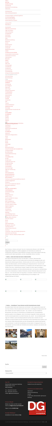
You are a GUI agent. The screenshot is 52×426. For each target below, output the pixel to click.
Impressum (30, 390)
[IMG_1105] (41, 333)
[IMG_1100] (26, 333)
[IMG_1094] (11, 333)
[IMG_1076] (41, 283)
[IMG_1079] (11, 294)
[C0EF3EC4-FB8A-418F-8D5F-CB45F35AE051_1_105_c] (11, 345)
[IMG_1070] (26, 283)
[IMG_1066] (11, 283)
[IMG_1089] (41, 294)
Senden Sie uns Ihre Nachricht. (35, 384)
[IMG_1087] (26, 294)
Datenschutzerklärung (33, 392)
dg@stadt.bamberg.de (14, 393)
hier (20, 415)
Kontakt (29, 394)
